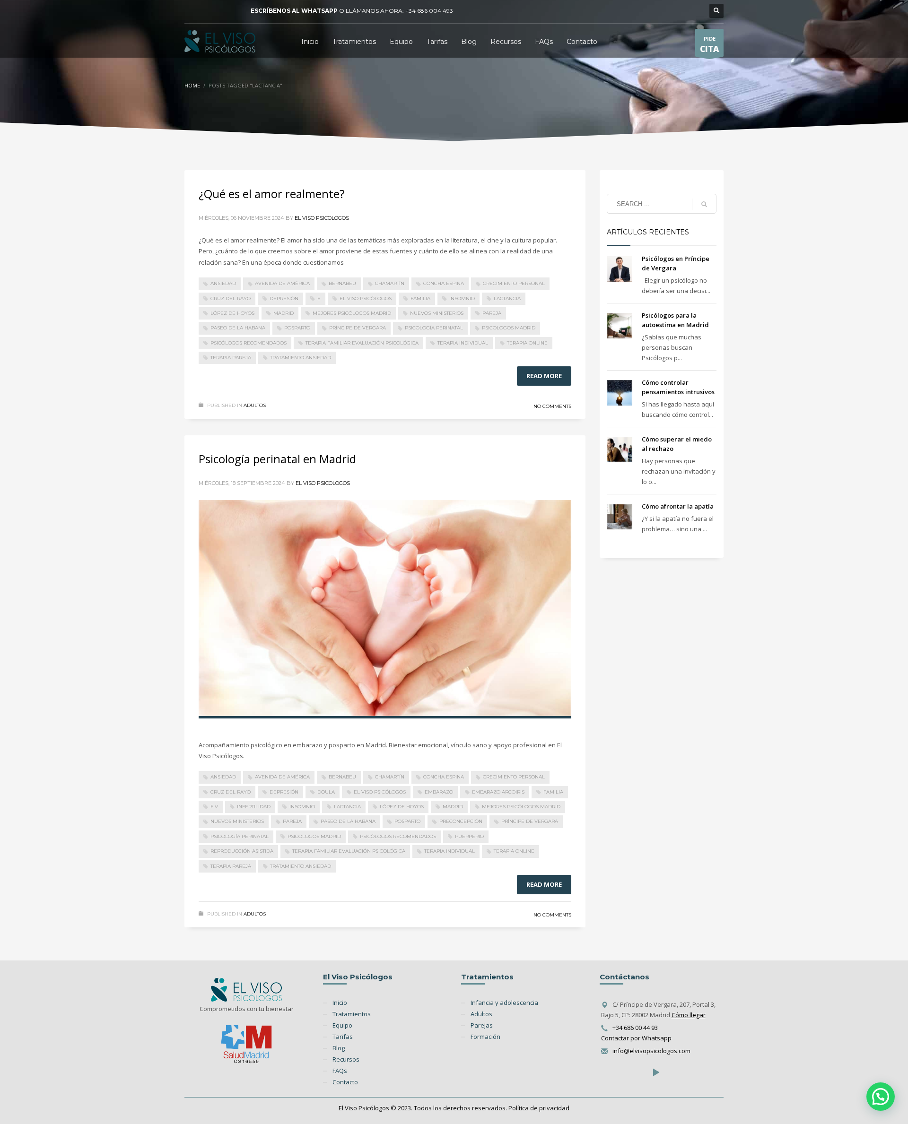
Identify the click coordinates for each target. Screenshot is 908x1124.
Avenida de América (282, 283)
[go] (704, 204)
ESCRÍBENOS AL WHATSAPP (294, 10)
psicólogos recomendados (248, 343)
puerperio (469, 836)
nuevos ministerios (436, 313)
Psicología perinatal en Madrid (277, 459)
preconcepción (460, 821)
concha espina (443, 283)
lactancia (507, 298)
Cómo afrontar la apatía (678, 506)
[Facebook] (191, 11)
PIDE (709, 44)
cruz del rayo (230, 298)
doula (326, 792)
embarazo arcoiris (498, 792)
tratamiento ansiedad (300, 357)
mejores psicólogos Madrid (352, 313)
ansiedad (223, 283)
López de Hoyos (232, 313)
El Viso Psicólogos (366, 298)
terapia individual (462, 343)
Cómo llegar (689, 1015)
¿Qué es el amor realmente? (272, 193)
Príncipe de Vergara (357, 328)
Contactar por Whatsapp (636, 1038)
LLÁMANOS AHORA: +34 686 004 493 (399, 10)
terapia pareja (230, 357)
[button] (880, 1096)
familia (420, 298)
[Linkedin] (220, 11)
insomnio (462, 298)
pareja (491, 313)
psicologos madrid (508, 328)
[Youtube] (234, 11)
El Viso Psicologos (322, 218)
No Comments (552, 406)
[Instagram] (206, 11)
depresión (284, 298)
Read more (544, 376)
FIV (214, 807)
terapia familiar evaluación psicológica (362, 343)
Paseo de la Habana (237, 328)
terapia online (527, 343)
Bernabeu (342, 283)
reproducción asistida (241, 851)
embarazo (439, 792)
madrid (283, 313)
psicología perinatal (434, 328)
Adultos (255, 405)
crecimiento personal (514, 283)
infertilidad (254, 807)
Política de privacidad (538, 1108)
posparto (297, 328)
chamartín (389, 283)
